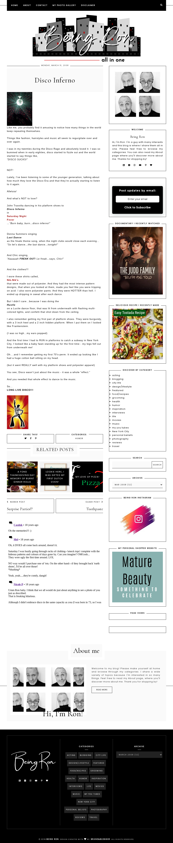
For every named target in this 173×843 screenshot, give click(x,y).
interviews (118, 412)
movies (116, 420)
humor (79, 438)
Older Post (92, 502)
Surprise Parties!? (20, 509)
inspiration (119, 409)
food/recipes (120, 394)
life (114, 416)
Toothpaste (94, 509)
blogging (117, 379)
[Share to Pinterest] (36, 438)
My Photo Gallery (64, 5)
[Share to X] (25, 438)
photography (120, 438)
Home (14, 5)
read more (101, 689)
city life (116, 382)
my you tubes (120, 427)
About (27, 5)
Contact (41, 5)
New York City (120, 431)
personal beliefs (122, 435)
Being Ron (52, 839)
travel (115, 446)
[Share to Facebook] (31, 438)
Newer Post (17, 502)
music (116, 423)
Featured (117, 390)
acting (116, 375)
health (116, 401)
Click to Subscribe (137, 207)
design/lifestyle (122, 386)
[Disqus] (55, 561)
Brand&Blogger (100, 839)
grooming (118, 397)
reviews (117, 442)
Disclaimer (88, 5)
